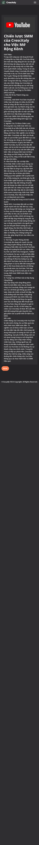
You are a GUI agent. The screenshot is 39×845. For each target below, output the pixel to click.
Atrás (5, 368)
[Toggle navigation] (35, 2)
